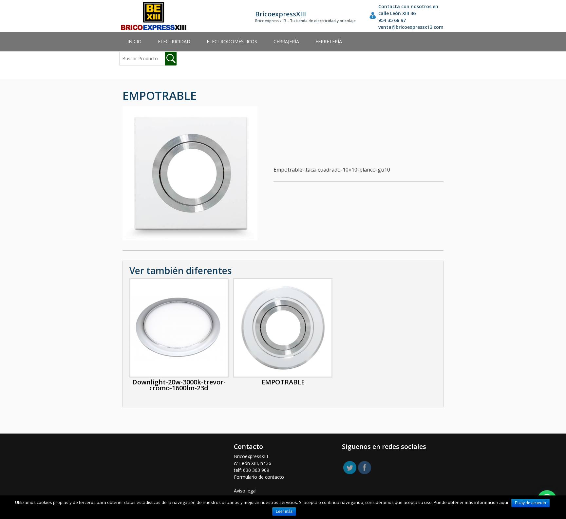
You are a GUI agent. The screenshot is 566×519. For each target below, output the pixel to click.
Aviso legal (245, 491)
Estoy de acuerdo (530, 503)
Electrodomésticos (232, 41)
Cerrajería (286, 41)
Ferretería (328, 41)
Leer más (284, 511)
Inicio (134, 41)
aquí (503, 502)
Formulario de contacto (259, 477)
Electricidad (174, 41)
